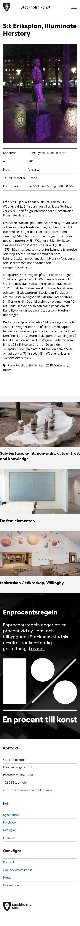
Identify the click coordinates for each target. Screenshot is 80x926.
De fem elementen (17, 520)
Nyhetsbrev (11, 815)
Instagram (10, 830)
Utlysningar (11, 885)
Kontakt (8, 862)
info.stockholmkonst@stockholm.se (27, 790)
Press (7, 878)
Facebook (9, 822)
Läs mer (37, 648)
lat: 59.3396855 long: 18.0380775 (50, 186)
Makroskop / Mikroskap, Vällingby (32, 582)
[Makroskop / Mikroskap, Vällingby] (40, 553)
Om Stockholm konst (17, 870)
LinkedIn (9, 838)
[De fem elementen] (40, 491)
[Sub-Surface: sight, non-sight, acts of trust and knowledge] (40, 424)
